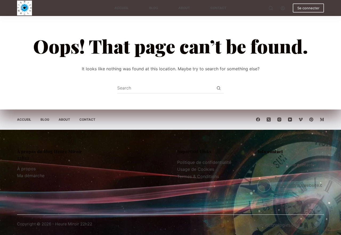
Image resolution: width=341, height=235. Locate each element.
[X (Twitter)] (269, 119)
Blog (153, 8)
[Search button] (218, 88)
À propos (26, 168)
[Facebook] (258, 119)
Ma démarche (30, 175)
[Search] (271, 8)
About (184, 8)
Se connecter (308, 8)
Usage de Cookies (195, 169)
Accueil (122, 8)
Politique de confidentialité (204, 162)
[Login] (283, 8)
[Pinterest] (311, 119)
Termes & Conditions (198, 176)
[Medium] (322, 119)
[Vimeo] (301, 119)
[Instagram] (279, 119)
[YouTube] (290, 119)
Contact (218, 8)
